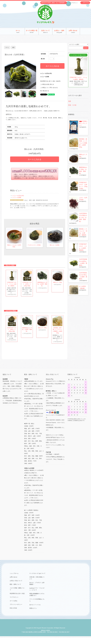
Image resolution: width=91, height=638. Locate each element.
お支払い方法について (16, 580)
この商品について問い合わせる (49, 87)
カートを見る (13, 600)
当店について (45, 31)
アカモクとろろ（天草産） (35, 245)
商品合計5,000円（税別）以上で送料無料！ (53, 2)
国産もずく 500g (57, 282)
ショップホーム (14, 573)
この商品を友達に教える (47, 84)
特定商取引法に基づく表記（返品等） (50, 81)
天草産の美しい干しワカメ (83, 123)
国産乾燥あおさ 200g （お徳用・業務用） (42, 284)
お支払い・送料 (59, 31)
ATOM (15, 608)
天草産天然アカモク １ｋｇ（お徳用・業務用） (11, 284)
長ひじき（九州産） (55, 245)
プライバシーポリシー (16, 604)
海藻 (13, 47)
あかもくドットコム (35, 604)
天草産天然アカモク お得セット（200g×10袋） (27, 284)
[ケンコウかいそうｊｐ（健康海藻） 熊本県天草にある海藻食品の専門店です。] (45, 14)
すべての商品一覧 (31, 31)
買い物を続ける (44, 90)
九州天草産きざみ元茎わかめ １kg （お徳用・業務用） (83, 217)
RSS (11, 608)
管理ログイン (33, 608)
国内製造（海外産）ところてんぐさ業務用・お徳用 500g (83, 143)
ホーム (18, 31)
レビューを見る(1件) (46, 73)
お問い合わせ (73, 31)
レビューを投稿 (44, 76)
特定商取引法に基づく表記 (17, 593)
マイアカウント (74, 2)
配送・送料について (15, 584)
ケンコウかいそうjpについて (37, 573)
